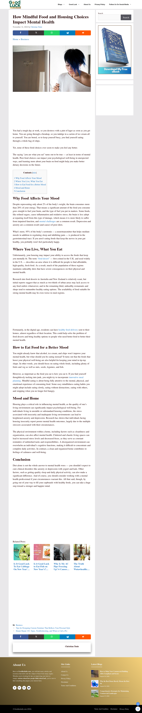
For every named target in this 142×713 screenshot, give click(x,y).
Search (100, 13)
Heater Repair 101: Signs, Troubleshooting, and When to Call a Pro (41, 630)
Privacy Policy (100, 4)
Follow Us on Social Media (119, 4)
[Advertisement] (52, 113)
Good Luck (73, 4)
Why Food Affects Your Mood (27, 178)
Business (25, 39)
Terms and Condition (101, 709)
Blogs (60, 4)
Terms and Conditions (68, 685)
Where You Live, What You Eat (28, 181)
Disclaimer (64, 682)
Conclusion (19, 191)
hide (34, 172)
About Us (87, 4)
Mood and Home (22, 187)
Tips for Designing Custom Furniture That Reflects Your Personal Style (43, 628)
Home (15, 39)
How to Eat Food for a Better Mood (30, 184)
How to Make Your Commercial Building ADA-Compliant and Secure (114, 672)
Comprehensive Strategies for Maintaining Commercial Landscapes (114, 692)
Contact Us (64, 675)
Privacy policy (124, 709)
